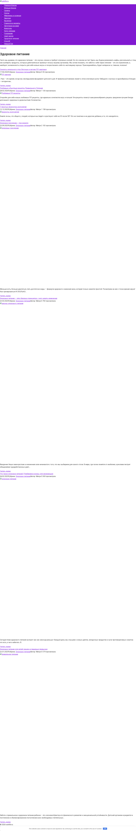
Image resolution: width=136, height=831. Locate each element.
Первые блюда (10, 5)
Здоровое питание (23, 72)
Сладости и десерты (12, 23)
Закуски (7, 18)
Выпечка (7, 21)
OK (105, 828)
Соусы (6, 13)
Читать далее (5, 86)
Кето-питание (9, 31)
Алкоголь (8, 28)
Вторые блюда (10, 8)
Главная (3, 48)
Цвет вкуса (8, 36)
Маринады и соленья (12, 16)
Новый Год (8, 44)
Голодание (8, 33)
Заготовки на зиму (11, 26)
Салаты (7, 11)
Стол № (7, 41)
